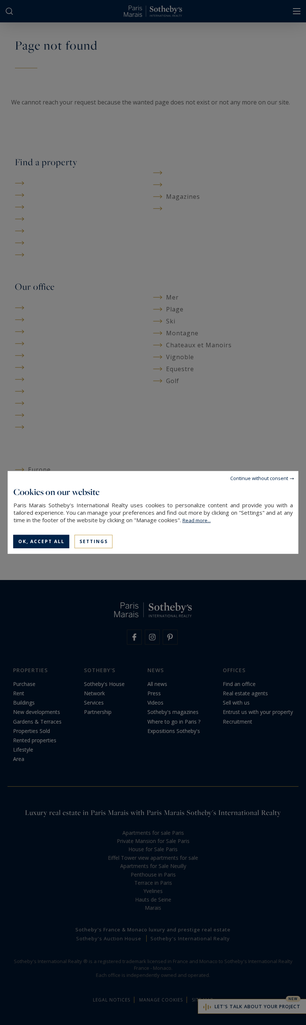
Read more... (196, 520)
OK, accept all (41, 541)
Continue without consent (259, 478)
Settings (93, 541)
